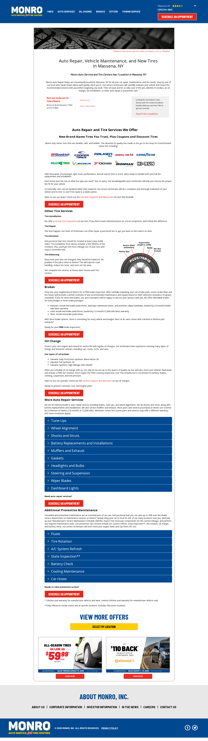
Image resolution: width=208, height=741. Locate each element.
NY (158, 51)
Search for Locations (147, 113)
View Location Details (87, 106)
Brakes (100, 11)
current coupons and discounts (96, 197)
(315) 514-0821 (165, 9)
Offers (113, 11)
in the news (130, 707)
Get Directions (85, 100)
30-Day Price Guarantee (66, 221)
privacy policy (109, 728)
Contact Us (168, 707)
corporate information (65, 707)
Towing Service (131, 11)
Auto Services (66, 11)
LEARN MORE (70, 676)
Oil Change (85, 11)
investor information (102, 707)
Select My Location (104, 626)
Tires (50, 11)
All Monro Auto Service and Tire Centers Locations (134, 51)
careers (149, 707)
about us (38, 707)
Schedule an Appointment (177, 17)
